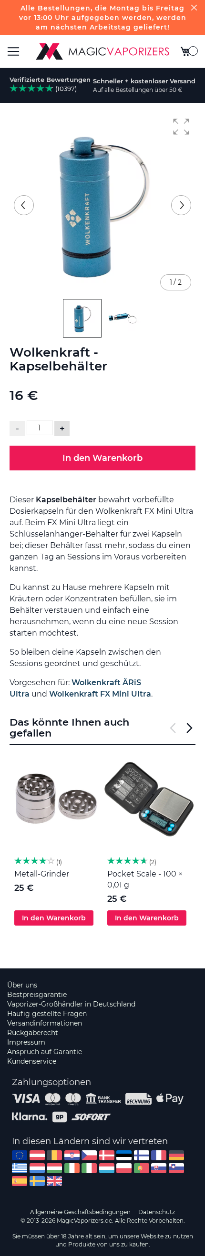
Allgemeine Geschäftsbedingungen (80, 1212)
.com (19, 1155)
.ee (124, 1155)
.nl (37, 1168)
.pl (124, 1168)
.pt (141, 1168)
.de (176, 1155)
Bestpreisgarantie (37, 994)
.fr (158, 1155)
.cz (89, 1155)
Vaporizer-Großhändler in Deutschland (71, 1004)
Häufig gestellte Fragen (47, 1013)
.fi (141, 1155)
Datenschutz (156, 1212)
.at (37, 1155)
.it (89, 1168)
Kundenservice (31, 1061)
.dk (106, 1155)
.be (54, 1155)
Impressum (26, 1042)
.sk (158, 1168)
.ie (72, 1168)
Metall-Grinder (41, 873)
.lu (106, 1168)
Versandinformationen (44, 1023)
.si (176, 1168)
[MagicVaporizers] (102, 51)
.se (37, 1181)
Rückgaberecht (32, 1032)
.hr (72, 1155)
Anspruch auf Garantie (44, 1051)
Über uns (22, 985)
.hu (54, 1168)
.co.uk (54, 1181)
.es (19, 1181)
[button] (181, 126)
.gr (19, 1168)
